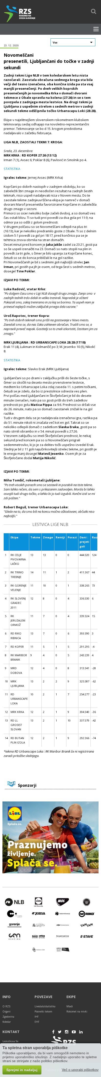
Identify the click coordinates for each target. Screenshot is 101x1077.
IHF (36, 1016)
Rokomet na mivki (76, 1011)
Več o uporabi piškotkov (80, 1070)
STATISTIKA (12, 169)
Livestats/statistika (45, 1006)
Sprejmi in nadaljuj (22, 1070)
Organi (6, 1011)
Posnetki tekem (43, 1011)
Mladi (69, 1006)
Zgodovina (8, 1016)
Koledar (6, 1021)
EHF (37, 1021)
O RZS (6, 1006)
